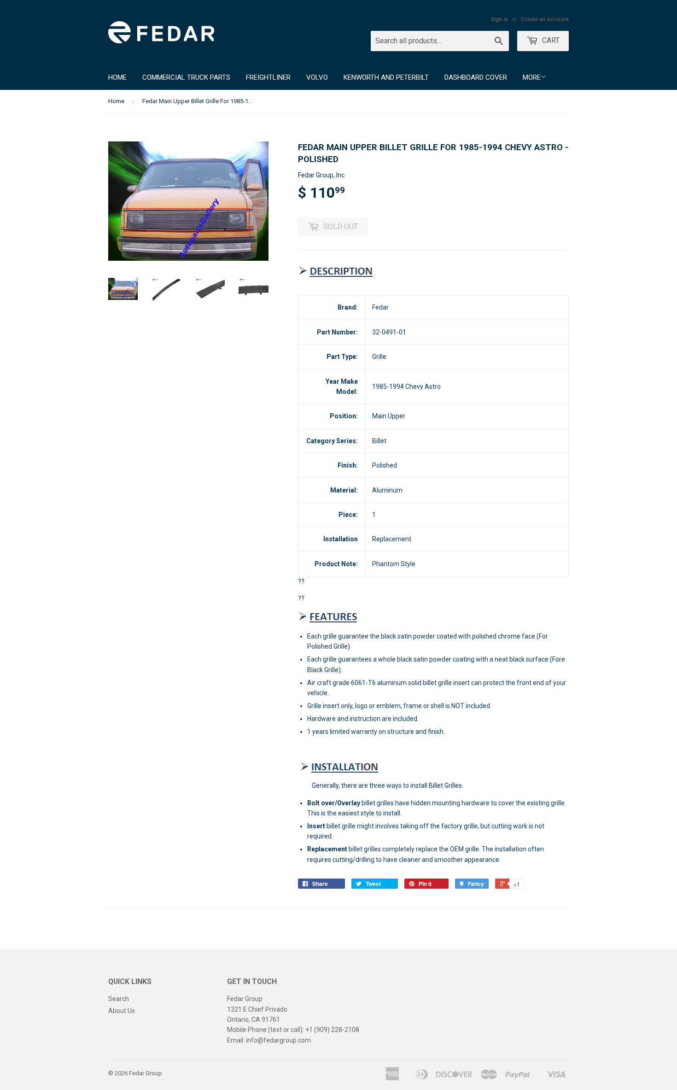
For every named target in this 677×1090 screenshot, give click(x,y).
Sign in (499, 19)
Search (118, 998)
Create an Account (544, 19)
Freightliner (268, 77)
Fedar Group (145, 1073)
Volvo (317, 77)
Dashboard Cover (475, 77)
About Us (121, 1010)
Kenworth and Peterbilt (386, 77)
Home (117, 77)
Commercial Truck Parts (186, 77)
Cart (550, 40)
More (532, 77)
